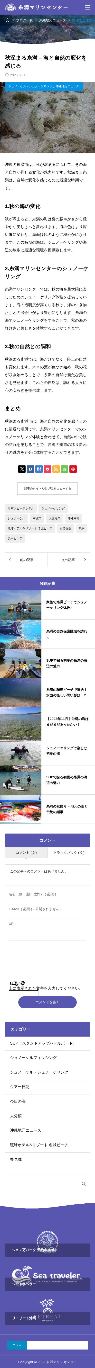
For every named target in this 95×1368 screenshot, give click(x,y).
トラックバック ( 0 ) (69, 852)
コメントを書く (47, 1002)
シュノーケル (16, 518)
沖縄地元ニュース (67, 86)
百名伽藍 (65, 528)
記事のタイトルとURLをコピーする (47, 488)
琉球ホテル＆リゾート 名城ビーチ (30, 528)
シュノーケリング (53, 508)
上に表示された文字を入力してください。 (46, 988)
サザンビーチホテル (21, 508)
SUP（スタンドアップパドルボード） (43, 1043)
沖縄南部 (73, 518)
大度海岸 (54, 518)
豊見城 (16, 1159)
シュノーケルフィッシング (33, 1058)
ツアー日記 (19, 1087)
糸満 (82, 528)
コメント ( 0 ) (26, 852)
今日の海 (18, 1101)
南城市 (37, 518)
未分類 (16, 1116)
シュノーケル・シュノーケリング (31, 86)
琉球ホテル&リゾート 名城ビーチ (39, 1145)
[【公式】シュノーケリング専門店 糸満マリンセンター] (36, 7)
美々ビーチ (15, 538)
